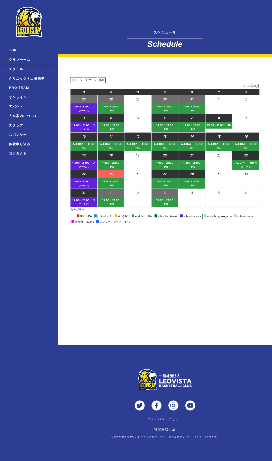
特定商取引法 (165, 429)
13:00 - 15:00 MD (219, 125)
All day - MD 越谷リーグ (246, 164)
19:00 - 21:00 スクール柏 (83, 108)
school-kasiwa (192, 216)
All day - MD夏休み (84, 146)
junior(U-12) (105, 216)
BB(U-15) (86, 216)
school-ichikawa (167, 216)
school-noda (245, 216)
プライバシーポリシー (165, 419)
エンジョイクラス (110, 221)
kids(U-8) (123, 216)
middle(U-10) (143, 216)
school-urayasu (84, 221)
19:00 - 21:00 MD (110, 108)
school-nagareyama (219, 216)
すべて (128, 221)
